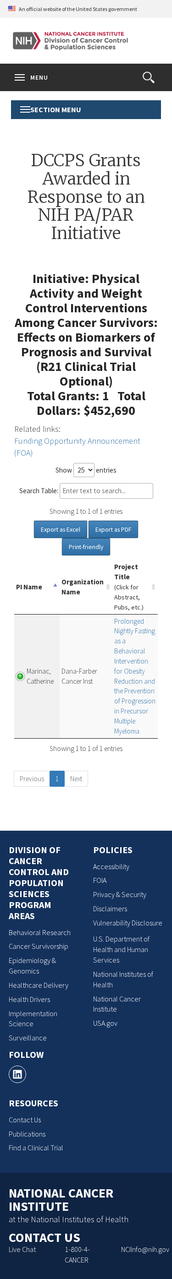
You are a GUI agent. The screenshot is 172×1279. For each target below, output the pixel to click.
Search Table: (38, 490)
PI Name (29, 586)
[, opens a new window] (17, 1074)
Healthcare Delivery (38, 985)
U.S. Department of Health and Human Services (121, 949)
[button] (148, 77)
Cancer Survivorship (38, 946)
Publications (27, 1133)
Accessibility (111, 866)
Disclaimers (110, 908)
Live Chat (22, 1249)
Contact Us (25, 1119)
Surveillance (28, 1037)
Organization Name (82, 586)
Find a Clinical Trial (36, 1147)
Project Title (129, 586)
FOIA (99, 880)
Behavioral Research (40, 932)
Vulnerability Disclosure (127, 922)
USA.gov (105, 1023)
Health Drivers (29, 999)
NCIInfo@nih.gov (145, 1249)
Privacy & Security (119, 894)
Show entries (86, 470)
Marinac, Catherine (40, 676)
